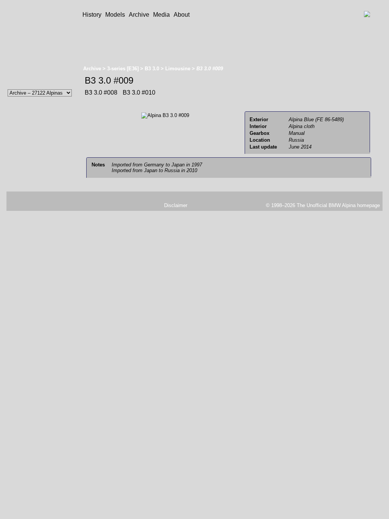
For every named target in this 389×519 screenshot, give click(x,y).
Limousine (177, 68)
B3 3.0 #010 (138, 92)
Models (115, 14)
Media (161, 14)
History (91, 14)
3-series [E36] (123, 68)
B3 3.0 (152, 68)
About (182, 14)
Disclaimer (175, 205)
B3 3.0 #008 (101, 92)
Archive (139, 14)
